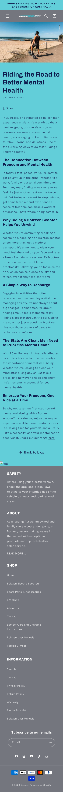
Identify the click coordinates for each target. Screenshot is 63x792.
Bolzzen (25, 785)
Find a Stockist (16, 710)
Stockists (13, 600)
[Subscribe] (51, 742)
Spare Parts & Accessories (24, 592)
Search (11, 669)
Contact (12, 616)
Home (11, 575)
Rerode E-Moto (17, 646)
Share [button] (9, 108)
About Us (13, 608)
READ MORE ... (16, 553)
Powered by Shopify (40, 785)
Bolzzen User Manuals (20, 637)
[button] (7, 16)
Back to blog (34, 452)
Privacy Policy (16, 686)
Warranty (13, 702)
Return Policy (15, 694)
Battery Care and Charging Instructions (24, 627)
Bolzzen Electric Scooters (23, 583)
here (51, 438)
